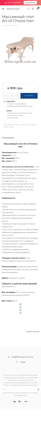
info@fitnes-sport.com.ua (22, 357)
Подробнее (30, 3)
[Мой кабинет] (33, 9)
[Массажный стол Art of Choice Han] (20, 50)
